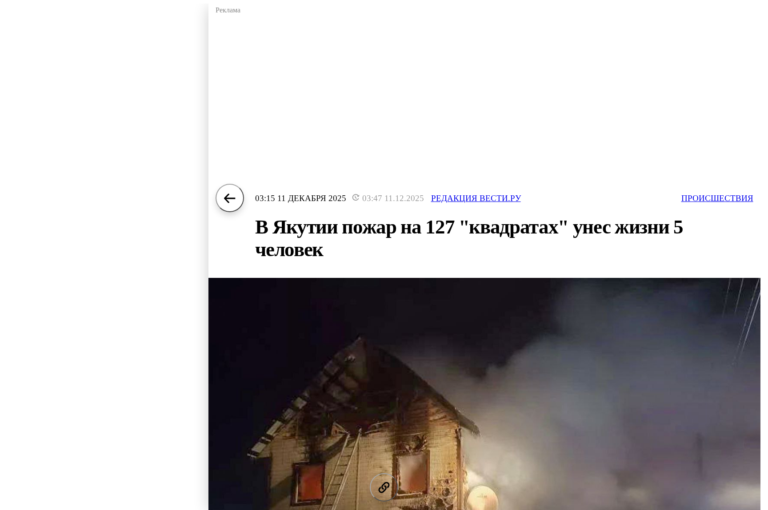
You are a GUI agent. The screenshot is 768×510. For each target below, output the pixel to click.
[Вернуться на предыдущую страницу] (230, 198)
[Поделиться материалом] (384, 487)
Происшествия (717, 198)
